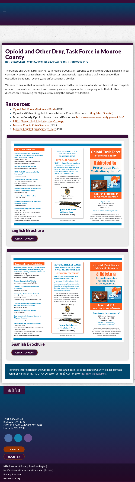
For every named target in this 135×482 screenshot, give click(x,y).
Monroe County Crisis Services (31, 125)
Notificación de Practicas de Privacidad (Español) (28, 470)
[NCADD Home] (67, 14)
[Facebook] (8, 438)
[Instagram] (28, 438)
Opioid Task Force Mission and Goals (34, 109)
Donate (14, 449)
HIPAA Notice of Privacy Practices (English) (25, 466)
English (95, 113)
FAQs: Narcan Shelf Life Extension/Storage (38, 121)
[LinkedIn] (18, 438)
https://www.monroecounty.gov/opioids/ (100, 117)
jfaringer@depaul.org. (94, 373)
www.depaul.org (12, 478)
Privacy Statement (13, 474)
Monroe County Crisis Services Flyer (34, 128)
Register (14, 456)
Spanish (107, 113)
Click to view (24, 238)
